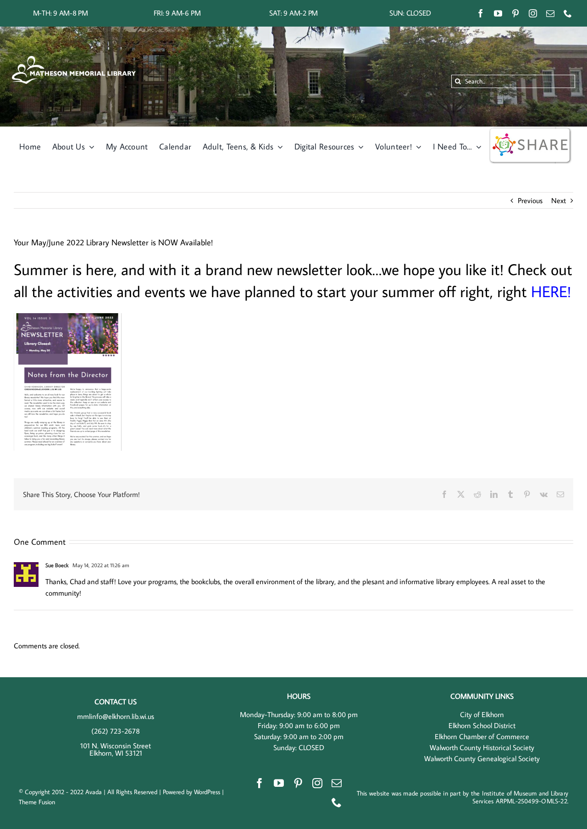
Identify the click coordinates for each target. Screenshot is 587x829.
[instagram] (533, 13)
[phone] (568, 13)
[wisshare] (530, 130)
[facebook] (480, 13)
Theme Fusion (37, 802)
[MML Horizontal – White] (74, 59)
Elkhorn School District (482, 725)
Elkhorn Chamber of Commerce (482, 736)
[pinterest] (515, 13)
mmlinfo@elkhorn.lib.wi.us (115, 716)
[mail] (550, 13)
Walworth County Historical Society (482, 747)
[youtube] (498, 13)
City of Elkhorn (482, 714)
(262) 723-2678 (115, 730)
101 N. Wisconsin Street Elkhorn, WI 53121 (115, 749)
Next (558, 200)
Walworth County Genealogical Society (482, 758)
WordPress (207, 792)
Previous (530, 200)
